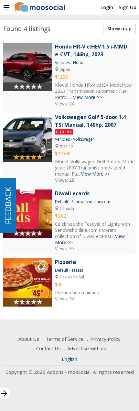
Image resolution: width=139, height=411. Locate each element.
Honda (79, 62)
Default (61, 201)
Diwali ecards (72, 193)
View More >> (87, 97)
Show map (119, 28)
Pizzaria (65, 261)
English (69, 359)
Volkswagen (84, 139)
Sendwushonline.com (90, 201)
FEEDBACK (8, 205)
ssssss (77, 270)
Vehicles (62, 62)
